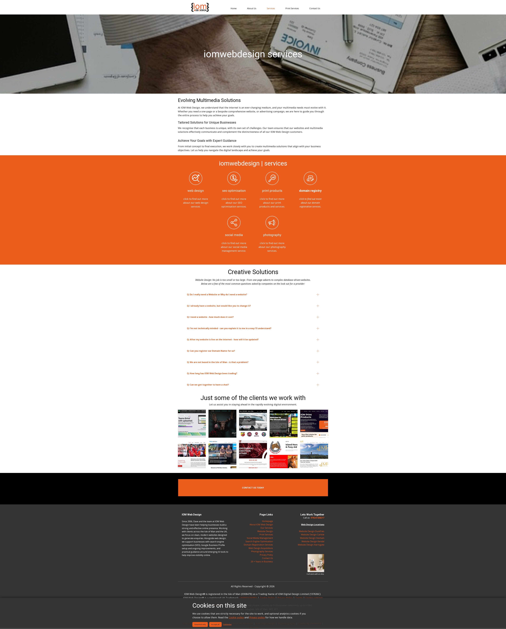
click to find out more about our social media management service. (234, 247)
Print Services (266, 534)
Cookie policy (236, 617)
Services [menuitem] (271, 8)
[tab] (253, 295)
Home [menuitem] (234, 8)
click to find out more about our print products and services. (272, 202)
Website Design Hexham (312, 538)
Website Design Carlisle (312, 534)
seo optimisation (234, 191)
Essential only (200, 624)
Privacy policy (257, 617)
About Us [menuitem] (251, 8)
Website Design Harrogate (311, 544)
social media (234, 235)
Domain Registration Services (258, 544)
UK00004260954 (248, 597)
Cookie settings (314, 597)
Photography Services (262, 551)
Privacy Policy (266, 554)
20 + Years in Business (262, 561)
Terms (299, 597)
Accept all (215, 624)
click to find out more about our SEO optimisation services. (233, 202)
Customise (227, 624)
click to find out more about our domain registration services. (310, 202)
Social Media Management (260, 538)
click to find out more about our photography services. (272, 247)
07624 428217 (317, 517)
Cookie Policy (267, 597)
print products (272, 191)
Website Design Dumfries (311, 531)
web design (196, 191)
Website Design (265, 531)
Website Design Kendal (312, 541)
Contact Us (267, 558)
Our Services (267, 527)
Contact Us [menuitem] (314, 8)
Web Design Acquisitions (261, 548)
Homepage (267, 521)
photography (272, 235)
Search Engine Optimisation (259, 541)
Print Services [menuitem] (292, 8)
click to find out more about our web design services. (195, 202)
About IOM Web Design (261, 524)
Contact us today (253, 487)
